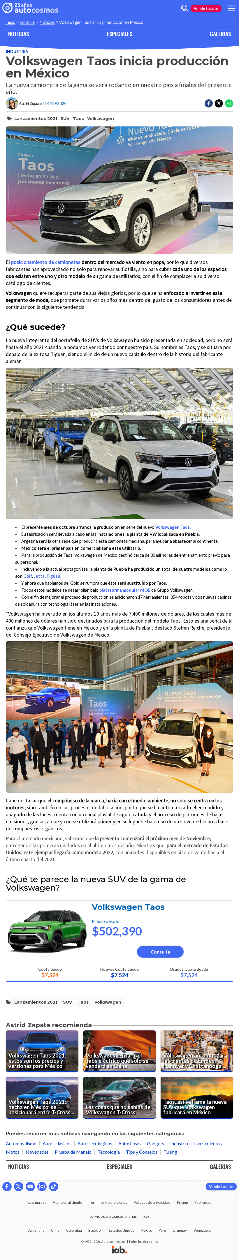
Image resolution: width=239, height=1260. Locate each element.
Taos (78, 118)
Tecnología (109, 1152)
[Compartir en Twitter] (219, 103)
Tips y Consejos (141, 1152)
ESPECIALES (119, 34)
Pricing (182, 1202)
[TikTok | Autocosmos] (53, 1186)
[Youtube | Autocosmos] (30, 1186)
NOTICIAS (18, 34)
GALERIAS (220, 34)
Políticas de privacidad (152, 1202)
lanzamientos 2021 (35, 118)
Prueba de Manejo (73, 1152)
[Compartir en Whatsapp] (229, 103)
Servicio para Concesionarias (113, 1216)
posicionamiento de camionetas (45, 262)
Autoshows (129, 1143)
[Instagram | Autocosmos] (42, 1186)
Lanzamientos (208, 1143)
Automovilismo (21, 1143)
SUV (64, 118)
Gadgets (155, 1143)
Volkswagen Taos (128, 907)
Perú (162, 1230)
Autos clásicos (57, 1143)
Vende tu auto (206, 8)
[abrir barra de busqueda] (184, 8)
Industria (17, 51)
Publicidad (203, 1202)
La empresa (36, 1202)
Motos (13, 1152)
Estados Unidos (121, 1230)
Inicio (10, 22)
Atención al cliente (67, 1202)
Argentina (36, 1230)
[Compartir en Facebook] (209, 103)
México (146, 1230)
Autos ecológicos (95, 1143)
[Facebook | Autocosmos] (7, 1186)
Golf (27, 576)
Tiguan (53, 576)
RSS (146, 1216)
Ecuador (95, 1230)
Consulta (160, 951)
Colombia (74, 1230)
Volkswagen (100, 118)
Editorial (27, 22)
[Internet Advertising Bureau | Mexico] (119, 1250)
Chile (55, 1230)
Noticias (47, 22)
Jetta (39, 576)
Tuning (170, 1152)
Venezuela (202, 1230)
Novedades (37, 1152)
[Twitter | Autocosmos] (18, 1186)
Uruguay (180, 1230)
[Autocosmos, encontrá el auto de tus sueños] (30, 8)
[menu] (231, 8)
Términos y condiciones (108, 1202)
